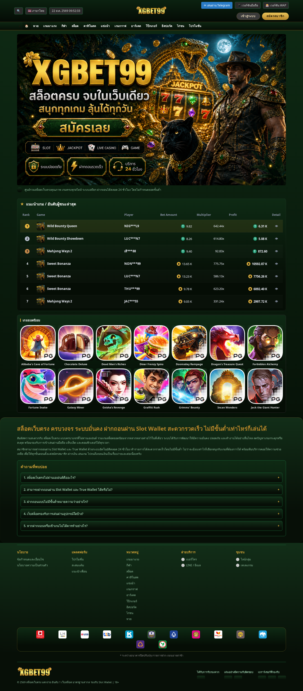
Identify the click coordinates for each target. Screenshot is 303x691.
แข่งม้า (105, 26)
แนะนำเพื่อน (79, 571)
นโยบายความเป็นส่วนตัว (32, 565)
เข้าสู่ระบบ (248, 16)
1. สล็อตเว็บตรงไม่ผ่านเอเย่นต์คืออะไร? (50, 477)
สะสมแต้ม (78, 565)
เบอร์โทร (191, 559)
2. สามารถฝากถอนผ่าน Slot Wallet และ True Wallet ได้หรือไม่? (68, 489)
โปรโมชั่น (195, 26)
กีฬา (64, 26)
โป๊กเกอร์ (151, 26)
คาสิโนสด (90, 26)
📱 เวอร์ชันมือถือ (247, 5)
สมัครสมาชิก (275, 16)
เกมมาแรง (50, 26)
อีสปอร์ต (167, 26)
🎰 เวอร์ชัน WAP (276, 5)
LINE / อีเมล (193, 565)
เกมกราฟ (120, 26)
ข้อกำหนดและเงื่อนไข (30, 559)
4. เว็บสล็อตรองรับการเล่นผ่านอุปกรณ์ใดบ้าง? (53, 514)
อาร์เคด (136, 26)
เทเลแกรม (247, 565)
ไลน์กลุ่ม (246, 559)
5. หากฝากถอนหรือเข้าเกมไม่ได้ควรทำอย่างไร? (56, 526)
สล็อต (75, 26)
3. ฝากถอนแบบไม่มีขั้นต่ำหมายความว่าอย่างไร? (56, 502)
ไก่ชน (180, 26)
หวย (36, 26)
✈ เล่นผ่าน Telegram (217, 5)
